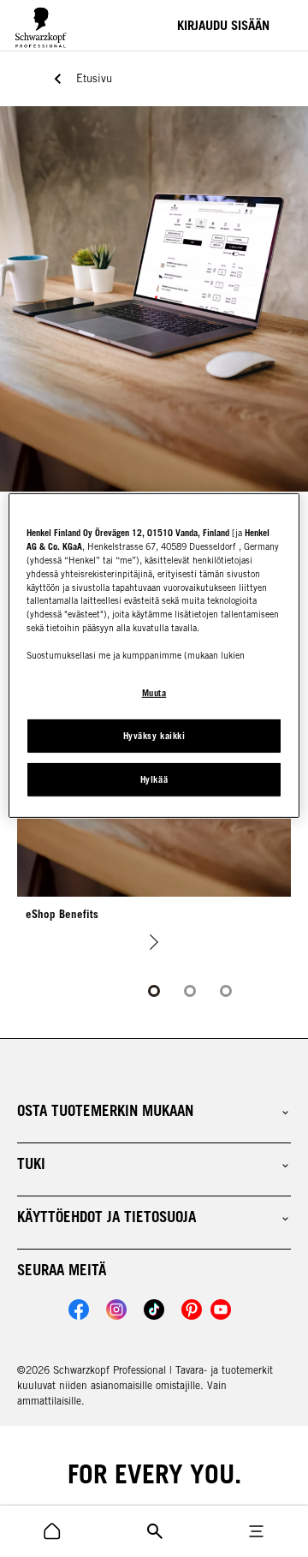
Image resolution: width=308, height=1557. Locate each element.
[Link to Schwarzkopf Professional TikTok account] (154, 1309)
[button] (154, 1111)
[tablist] (154, 991)
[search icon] (52, 1531)
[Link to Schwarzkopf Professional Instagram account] (116, 1309)
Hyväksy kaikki (154, 736)
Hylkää (154, 779)
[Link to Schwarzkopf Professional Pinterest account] (191, 1309)
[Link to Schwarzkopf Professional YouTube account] (220, 1309)
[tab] (154, 991)
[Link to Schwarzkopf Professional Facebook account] (78, 1309)
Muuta (154, 693)
